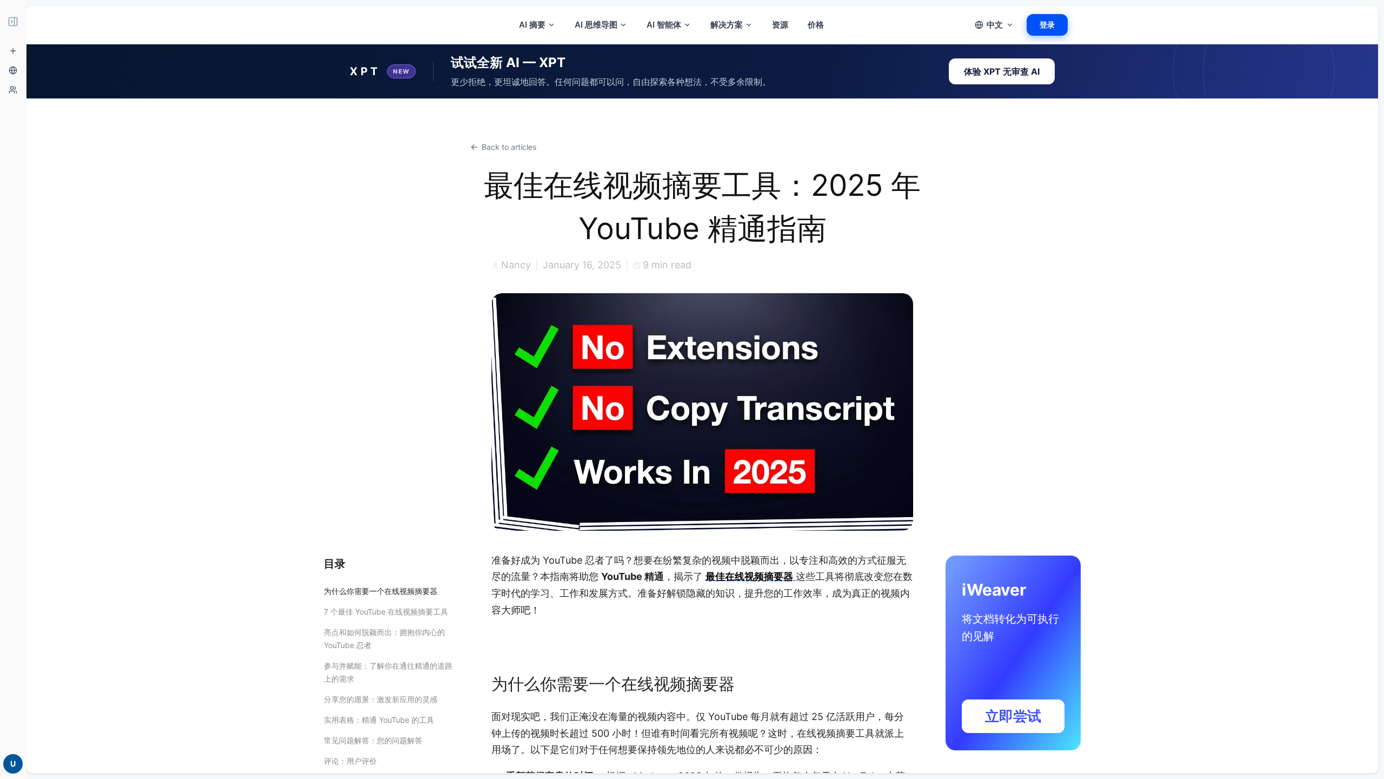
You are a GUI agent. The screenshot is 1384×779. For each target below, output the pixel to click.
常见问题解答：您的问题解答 (373, 740)
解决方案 (726, 24)
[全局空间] (13, 70)
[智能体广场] (13, 89)
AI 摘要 (532, 24)
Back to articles (509, 146)
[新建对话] (13, 51)
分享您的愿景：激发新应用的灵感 (380, 699)
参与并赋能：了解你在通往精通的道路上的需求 (388, 672)
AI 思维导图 (596, 24)
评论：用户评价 (350, 760)
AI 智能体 (664, 24)
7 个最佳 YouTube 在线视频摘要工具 (386, 611)
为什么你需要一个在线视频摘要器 (380, 591)
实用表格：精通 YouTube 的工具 (379, 719)
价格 (816, 24)
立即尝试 (1013, 716)
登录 (1047, 24)
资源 (780, 24)
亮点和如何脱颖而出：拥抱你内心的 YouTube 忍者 (384, 639)
